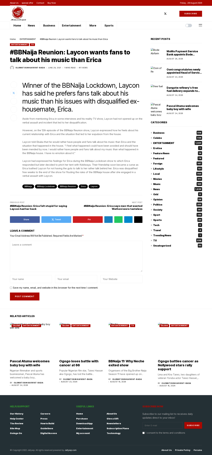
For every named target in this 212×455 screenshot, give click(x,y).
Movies (177, 179)
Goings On (16, 433)
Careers (45, 413)
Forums (198, 450)
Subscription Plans (118, 428)
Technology (114, 433)
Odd (177, 194)
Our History (16, 413)
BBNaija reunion (68, 186)
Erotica (177, 148)
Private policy (182, 450)
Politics (177, 204)
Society (177, 209)
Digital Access (48, 433)
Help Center (17, 418)
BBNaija (28, 186)
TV (32, 45)
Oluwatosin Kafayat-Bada (30, 68)
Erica (83, 186)
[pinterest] (175, 13)
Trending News (177, 235)
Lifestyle (177, 168)
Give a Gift (112, 418)
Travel (177, 230)
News (177, 189)
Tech (177, 225)
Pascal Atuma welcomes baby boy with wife (183, 107)
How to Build (47, 423)
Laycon (94, 186)
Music (177, 184)
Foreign (177, 163)
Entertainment (84, 428)
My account (83, 433)
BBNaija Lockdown (46, 186)
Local (177, 173)
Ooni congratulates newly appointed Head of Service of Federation (184, 72)
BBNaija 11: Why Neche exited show (126, 363)
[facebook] (160, 13)
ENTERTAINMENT (28, 39)
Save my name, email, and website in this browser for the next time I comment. (55, 287)
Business (177, 132)
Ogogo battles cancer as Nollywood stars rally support (178, 365)
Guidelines (46, 428)
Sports (177, 220)
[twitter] (165, 14)
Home (13, 39)
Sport (177, 214)
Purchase (82, 418)
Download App (84, 423)
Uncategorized (177, 245)
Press (44, 418)
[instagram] (170, 13)
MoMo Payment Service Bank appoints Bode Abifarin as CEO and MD (182, 54)
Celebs (177, 137)
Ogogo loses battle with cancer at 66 (78, 363)
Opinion (177, 199)
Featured (177, 158)
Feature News (177, 153)
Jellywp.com (71, 450)
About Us (112, 413)
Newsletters (114, 423)
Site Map (15, 428)
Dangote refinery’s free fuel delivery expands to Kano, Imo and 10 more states (182, 92)
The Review (16, 423)
